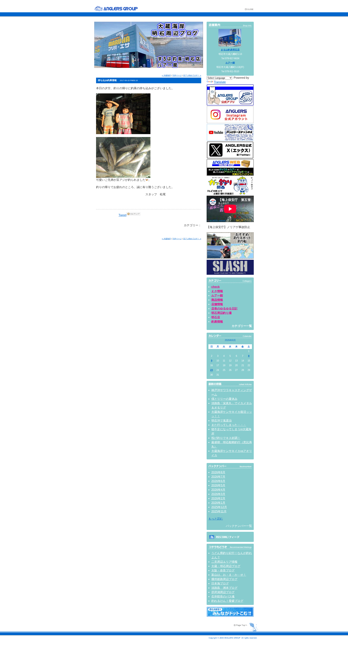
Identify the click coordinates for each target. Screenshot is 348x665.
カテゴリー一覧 (242, 325)
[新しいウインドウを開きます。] (230, 615)
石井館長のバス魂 (223, 596)
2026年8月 (218, 472)
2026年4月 (218, 489)
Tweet (122, 215)
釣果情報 (217, 321)
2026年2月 (218, 498)
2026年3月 (218, 494)
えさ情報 (217, 291)
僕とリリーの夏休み (224, 398)
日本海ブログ (220, 583)
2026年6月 (218, 481)
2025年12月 (219, 507)
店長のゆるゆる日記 (224, 308)
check (215, 286)
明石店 (215, 317)
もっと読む (215, 518)
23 (211, 370)
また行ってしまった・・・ (228, 424)
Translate (220, 82)
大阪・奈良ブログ (223, 570)
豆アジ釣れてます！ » (192, 75)
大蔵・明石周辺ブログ (225, 566)
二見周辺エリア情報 (224, 561)
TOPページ (177, 75)
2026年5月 (218, 485)
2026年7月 (218, 476)
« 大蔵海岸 (166, 75)
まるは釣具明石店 (230, 49)
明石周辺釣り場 (221, 312)
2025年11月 (219, 511)
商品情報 (217, 299)
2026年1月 (218, 502)
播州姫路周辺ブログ (224, 579)
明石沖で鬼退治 (221, 420)
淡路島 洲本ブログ (224, 587)
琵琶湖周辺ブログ (223, 592)
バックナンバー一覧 (239, 525)
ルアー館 (230, 62)
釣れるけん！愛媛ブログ (227, 600)
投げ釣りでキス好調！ (225, 437)
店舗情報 (217, 304)
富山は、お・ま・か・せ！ (228, 574)
